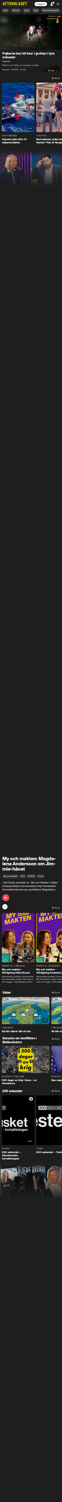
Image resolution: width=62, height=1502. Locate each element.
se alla (56, 78)
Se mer (51, 70)
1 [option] (4, 906)
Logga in (41, 4)
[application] (31, 32)
